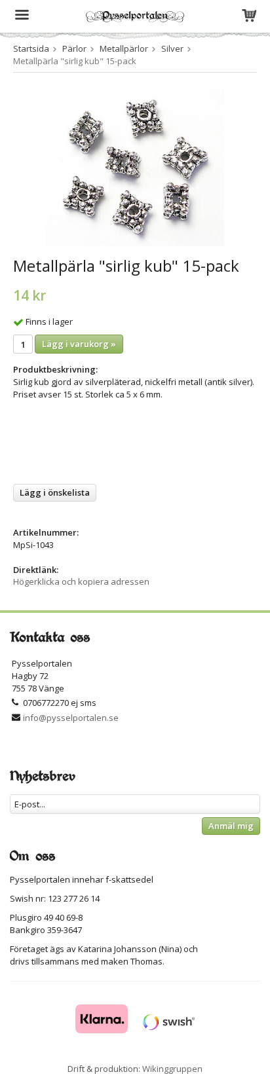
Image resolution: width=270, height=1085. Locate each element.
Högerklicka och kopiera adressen (81, 581)
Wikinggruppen (172, 1069)
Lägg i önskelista (55, 492)
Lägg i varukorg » (79, 344)
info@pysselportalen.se (71, 718)
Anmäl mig (231, 826)
